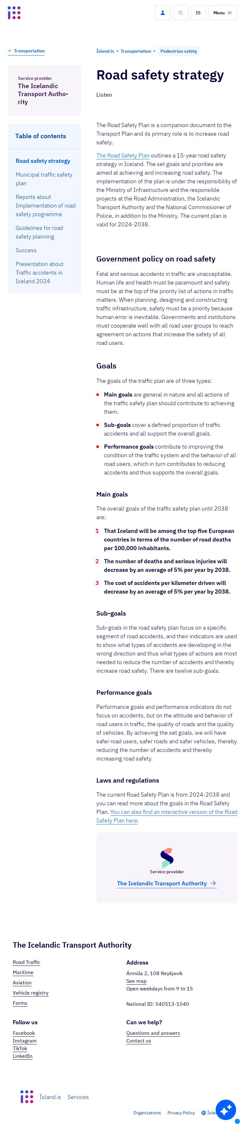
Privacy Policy (181, 1113)
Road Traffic (26, 962)
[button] (162, 12)
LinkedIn (23, 1056)
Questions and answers (153, 1033)
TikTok (20, 1048)
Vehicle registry (30, 992)
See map (136, 981)
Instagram (25, 1040)
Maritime (23, 972)
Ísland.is (50, 1097)
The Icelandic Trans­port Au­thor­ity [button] (162, 883)
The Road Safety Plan (123, 155)
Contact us (138, 1040)
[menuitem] (44, 161)
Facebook (24, 1033)
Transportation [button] (29, 51)
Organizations (147, 1113)
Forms (20, 1003)
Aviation (22, 982)
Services (78, 1097)
